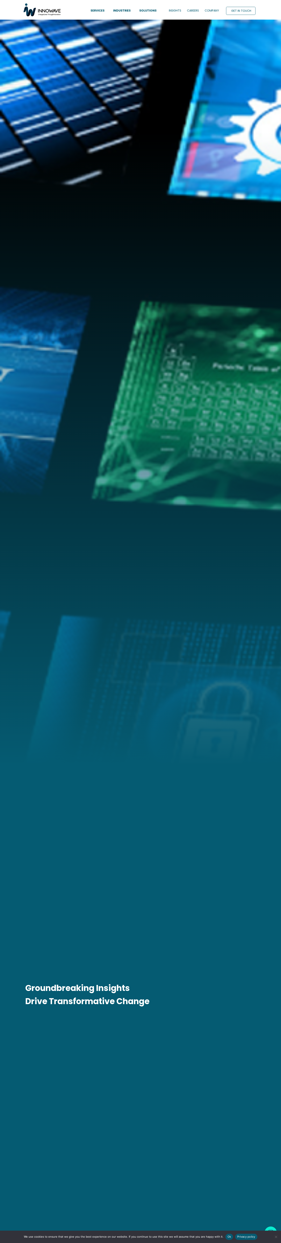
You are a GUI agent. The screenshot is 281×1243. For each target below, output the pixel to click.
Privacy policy (246, 1236)
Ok (229, 1236)
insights (175, 10)
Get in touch (241, 11)
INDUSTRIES (122, 10)
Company (212, 10)
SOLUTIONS (148, 10)
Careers (193, 10)
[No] (276, 1237)
